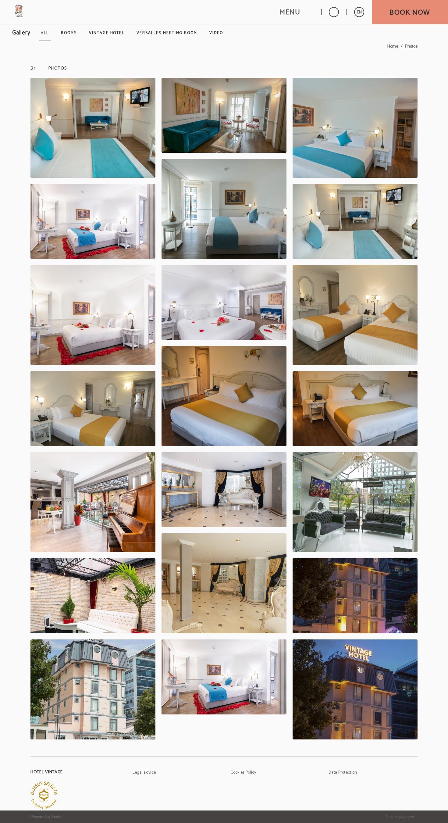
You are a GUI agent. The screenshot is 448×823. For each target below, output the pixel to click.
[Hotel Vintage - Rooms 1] (92, 128)
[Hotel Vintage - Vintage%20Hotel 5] (224, 583)
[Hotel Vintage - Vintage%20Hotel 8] (224, 676)
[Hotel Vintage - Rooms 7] (92, 315)
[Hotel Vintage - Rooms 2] (224, 115)
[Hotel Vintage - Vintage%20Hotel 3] (355, 502)
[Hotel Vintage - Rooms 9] (355, 315)
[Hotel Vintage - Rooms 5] (224, 209)
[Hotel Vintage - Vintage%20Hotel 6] (355, 595)
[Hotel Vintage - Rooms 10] (92, 408)
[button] (296, 12)
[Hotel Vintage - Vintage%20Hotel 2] (224, 489)
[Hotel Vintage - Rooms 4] (92, 221)
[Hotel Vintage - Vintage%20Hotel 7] (92, 689)
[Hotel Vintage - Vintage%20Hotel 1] (92, 502)
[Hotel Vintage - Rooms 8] (224, 302)
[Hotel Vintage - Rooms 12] (355, 408)
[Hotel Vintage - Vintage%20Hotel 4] (92, 595)
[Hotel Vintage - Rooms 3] (355, 128)
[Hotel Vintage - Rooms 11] (224, 396)
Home (392, 47)
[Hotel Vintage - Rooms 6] (355, 221)
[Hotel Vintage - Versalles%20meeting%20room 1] (355, 689)
